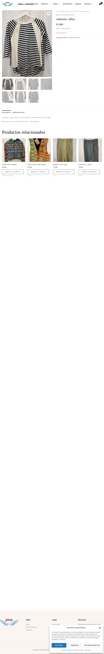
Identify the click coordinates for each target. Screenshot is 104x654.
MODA (62, 11)
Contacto (29, 630)
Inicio (57, 11)
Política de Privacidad (78, 650)
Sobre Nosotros (31, 627)
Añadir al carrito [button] (12, 172)
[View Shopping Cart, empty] (100, 4)
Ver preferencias (92, 645)
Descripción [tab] (6, 112)
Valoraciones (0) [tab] (18, 112)
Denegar (75, 645)
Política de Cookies (67, 650)
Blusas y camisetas (72, 11)
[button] (100, 628)
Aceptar (59, 645)
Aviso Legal (88, 650)
